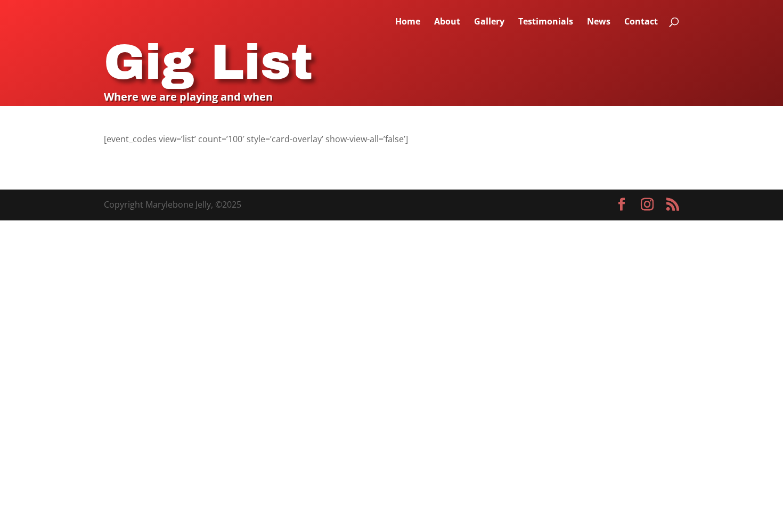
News (598, 22)
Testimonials (545, 22)
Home (407, 22)
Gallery (489, 22)
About (447, 22)
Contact (641, 22)
